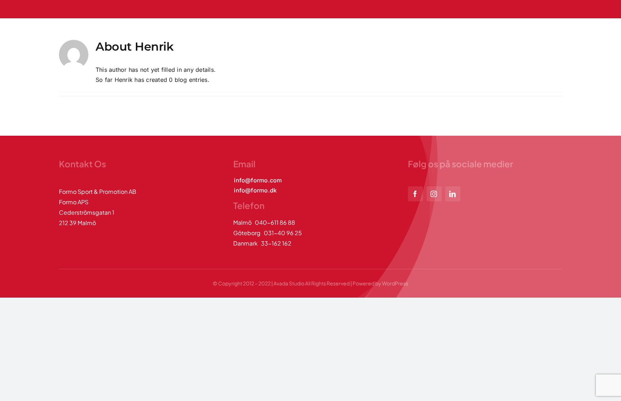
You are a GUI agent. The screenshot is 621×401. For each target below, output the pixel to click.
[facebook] (415, 193)
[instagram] (434, 193)
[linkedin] (452, 193)
